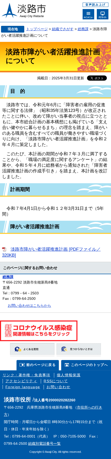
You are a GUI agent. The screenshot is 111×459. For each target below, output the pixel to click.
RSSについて (56, 381)
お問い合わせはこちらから (29, 305)
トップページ (37, 29)
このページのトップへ (89, 365)
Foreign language (22, 387)
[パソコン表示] (102, 14)
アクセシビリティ (21, 381)
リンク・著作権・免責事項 (26, 375)
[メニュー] (88, 14)
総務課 (83, 29)
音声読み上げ (95, 4)
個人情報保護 (69, 375)
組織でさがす (63, 29)
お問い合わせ (58, 387)
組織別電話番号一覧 (44, 443)
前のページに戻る (41, 365)
